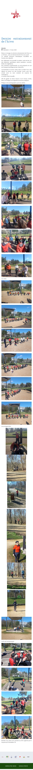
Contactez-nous (10, 766)
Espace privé (23, 766)
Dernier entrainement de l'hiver (16, 40)
